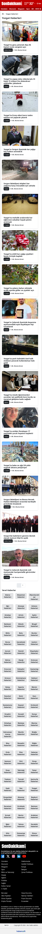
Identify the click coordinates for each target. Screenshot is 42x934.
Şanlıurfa (34, 780)
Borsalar (4, 893)
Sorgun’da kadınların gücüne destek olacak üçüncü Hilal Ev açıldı (19, 537)
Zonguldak (7, 798)
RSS (7, 925)
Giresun (7, 679)
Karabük (34, 825)
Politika (4, 880)
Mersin (34, 688)
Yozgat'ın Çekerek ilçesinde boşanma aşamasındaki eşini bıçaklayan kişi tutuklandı (20, 324)
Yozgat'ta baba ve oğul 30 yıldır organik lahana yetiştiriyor (17, 466)
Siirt (21, 762)
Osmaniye (21, 834)
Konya (34, 715)
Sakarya (34, 753)
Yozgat (34, 789)
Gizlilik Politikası (27, 864)
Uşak (7, 789)
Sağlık (3, 883)
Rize (21, 753)
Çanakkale (21, 643)
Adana (7, 596)
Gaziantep (34, 670)
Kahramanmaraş (7, 734)
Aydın (34, 616)
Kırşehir (7, 715)
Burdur (34, 634)
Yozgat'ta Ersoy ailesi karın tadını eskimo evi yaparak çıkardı (18, 116)
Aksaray (21, 798)
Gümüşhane (21, 679)
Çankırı (34, 643)
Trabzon (7, 780)
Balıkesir (7, 625)
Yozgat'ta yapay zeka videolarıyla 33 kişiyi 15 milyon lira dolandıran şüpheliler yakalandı (19, 81)
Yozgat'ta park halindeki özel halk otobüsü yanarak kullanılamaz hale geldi (19, 360)
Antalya (7, 616)
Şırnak (7, 816)
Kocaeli (21, 715)
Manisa (34, 724)
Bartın (21, 816)
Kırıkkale (21, 807)
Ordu (7, 753)
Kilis (7, 834)
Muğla (34, 733)
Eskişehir (21, 670)
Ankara (34, 607)
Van (21, 789)
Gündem (4, 9)
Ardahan (34, 816)
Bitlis (7, 634)
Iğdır (7, 825)
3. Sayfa (4, 889)
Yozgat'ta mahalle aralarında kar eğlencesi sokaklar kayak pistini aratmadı (18, 220)
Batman (34, 807)
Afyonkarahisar (34, 597)
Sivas (7, 771)
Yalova (21, 825)
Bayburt (34, 798)
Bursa (7, 643)
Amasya (21, 607)
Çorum (7, 652)
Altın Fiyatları (6, 896)
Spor (28, 9)
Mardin (21, 733)
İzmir (21, 697)
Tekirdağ (21, 771)
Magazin (21, 9)
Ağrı (7, 607)
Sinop (34, 762)
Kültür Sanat (6, 886)
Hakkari (34, 679)
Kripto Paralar (6, 901)
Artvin (21, 616)
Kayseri (21, 706)
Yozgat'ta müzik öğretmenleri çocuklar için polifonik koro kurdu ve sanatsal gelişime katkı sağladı (19, 397)
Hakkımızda (25, 861)
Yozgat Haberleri (11, 14)
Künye (23, 867)
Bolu (21, 634)
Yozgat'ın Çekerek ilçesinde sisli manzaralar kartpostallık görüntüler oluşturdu (19, 572)
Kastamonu (7, 706)
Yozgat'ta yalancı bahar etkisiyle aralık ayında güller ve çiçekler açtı (19, 289)
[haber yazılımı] (21, 931)
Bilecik (21, 625)
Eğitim (3, 878)
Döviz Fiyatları (6, 898)
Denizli (21, 652)
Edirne (7, 661)
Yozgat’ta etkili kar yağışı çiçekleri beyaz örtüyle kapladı (18, 255)
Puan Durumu (26, 898)
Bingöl (34, 625)
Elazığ (21, 661)
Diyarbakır (34, 652)
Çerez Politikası (27, 872)
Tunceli (21, 780)
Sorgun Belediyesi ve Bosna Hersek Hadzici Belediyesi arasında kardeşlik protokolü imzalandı (20, 501)
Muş (7, 744)
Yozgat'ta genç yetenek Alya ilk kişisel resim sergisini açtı (17, 46)
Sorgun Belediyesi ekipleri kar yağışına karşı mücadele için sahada (19, 184)
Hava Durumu (26, 893)
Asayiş (3, 875)
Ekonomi (12, 9)
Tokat (34, 771)
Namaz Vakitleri (27, 896)
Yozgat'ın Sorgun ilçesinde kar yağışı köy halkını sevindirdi (19, 150)
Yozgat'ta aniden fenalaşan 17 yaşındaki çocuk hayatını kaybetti (18, 432)
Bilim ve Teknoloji (7, 872)
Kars (34, 697)
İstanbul (7, 697)
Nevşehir (21, 744)
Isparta (21, 688)
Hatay (7, 688)
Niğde (34, 744)
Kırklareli (34, 706)
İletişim (24, 869)
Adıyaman (21, 596)
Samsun (7, 762)
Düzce (34, 834)
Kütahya (7, 724)
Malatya (21, 724)
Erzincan (34, 661)
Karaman (7, 807)
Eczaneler (25, 901)
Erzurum (7, 670)
